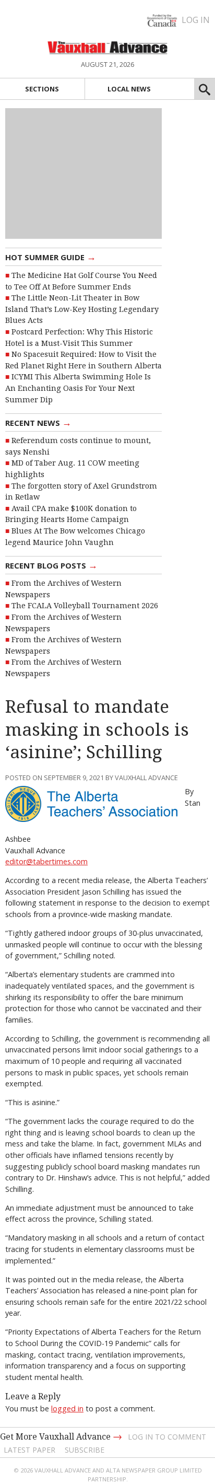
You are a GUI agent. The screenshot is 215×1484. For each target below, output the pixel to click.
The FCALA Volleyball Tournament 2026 (84, 605)
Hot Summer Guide (50, 256)
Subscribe (84, 1450)
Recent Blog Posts (51, 565)
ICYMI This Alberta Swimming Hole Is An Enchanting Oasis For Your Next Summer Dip (78, 388)
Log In (196, 20)
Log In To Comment (167, 1437)
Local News (129, 89)
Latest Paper (29, 1450)
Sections (42, 89)
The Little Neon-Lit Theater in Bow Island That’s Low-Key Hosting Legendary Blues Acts (82, 309)
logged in (67, 1408)
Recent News (38, 422)
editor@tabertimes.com (46, 861)
